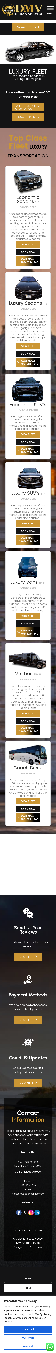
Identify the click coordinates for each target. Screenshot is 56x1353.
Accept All (28, 1329)
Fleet (28, 1288)
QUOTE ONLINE (27, 116)
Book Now (28, 252)
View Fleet (28, 244)
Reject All (28, 1346)
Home (28, 1278)
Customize (28, 1337)
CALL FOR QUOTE (25, 107)
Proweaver (36, 1247)
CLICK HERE (26, 956)
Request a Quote (26, 27)
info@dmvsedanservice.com (28, 1193)
